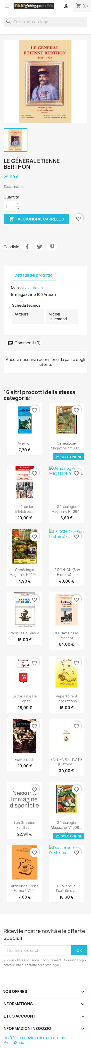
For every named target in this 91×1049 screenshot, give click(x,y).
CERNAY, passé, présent (66, 635)
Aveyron (25, 443)
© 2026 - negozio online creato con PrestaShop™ (34, 1040)
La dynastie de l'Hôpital (24, 698)
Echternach (24, 759)
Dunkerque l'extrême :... (66, 888)
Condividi (27, 246)
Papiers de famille (24, 633)
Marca (17, 287)
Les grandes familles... (24, 825)
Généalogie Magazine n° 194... (24, 572)
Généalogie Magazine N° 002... (66, 445)
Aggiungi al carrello (36, 219)
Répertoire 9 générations (66, 698)
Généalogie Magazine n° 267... (66, 509)
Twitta (39, 246)
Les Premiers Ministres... (24, 509)
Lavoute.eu (33, 287)
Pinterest (52, 246)
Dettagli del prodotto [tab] (34, 275)
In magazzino (23, 294)
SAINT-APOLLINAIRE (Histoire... (66, 762)
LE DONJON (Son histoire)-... (66, 572)
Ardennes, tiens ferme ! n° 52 (24, 888)
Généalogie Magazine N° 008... (66, 825)
